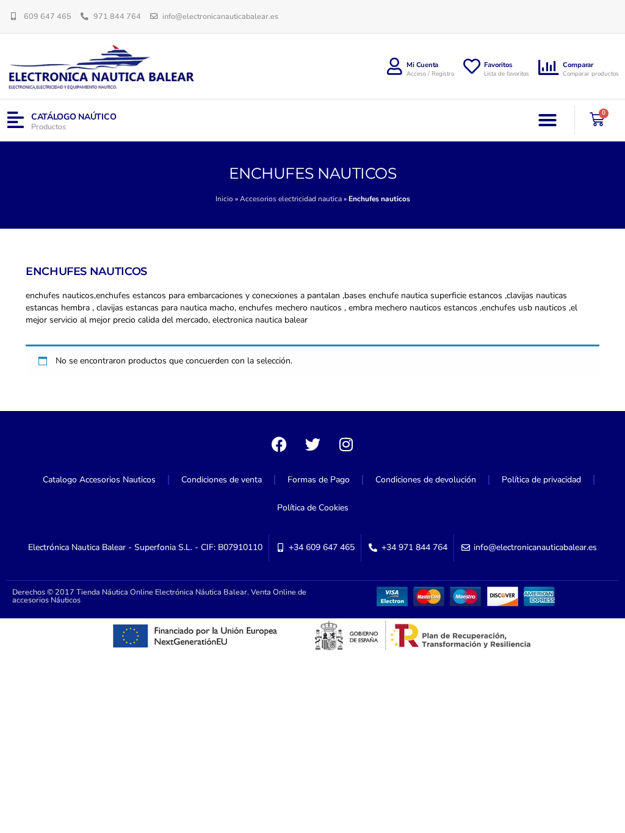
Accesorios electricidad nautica (291, 199)
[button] (547, 120)
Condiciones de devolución (425, 479)
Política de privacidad (541, 479)
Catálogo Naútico (74, 117)
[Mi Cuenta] (394, 66)
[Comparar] (548, 67)
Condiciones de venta (221, 479)
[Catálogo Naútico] (15, 120)
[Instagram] (346, 444)
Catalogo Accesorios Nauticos (99, 479)
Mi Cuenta (422, 65)
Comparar (578, 65)
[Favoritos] (471, 66)
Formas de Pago (318, 479)
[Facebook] (279, 444)
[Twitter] (312, 444)
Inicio (224, 199)
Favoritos (498, 65)
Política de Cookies (313, 507)
